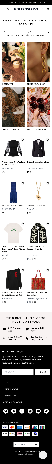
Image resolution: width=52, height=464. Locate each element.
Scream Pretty (32, 209)
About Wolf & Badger (12, 402)
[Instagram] (30, 411)
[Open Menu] (3, 9)
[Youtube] (38, 411)
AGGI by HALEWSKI (35, 168)
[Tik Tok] (46, 411)
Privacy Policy (34, 451)
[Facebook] (21, 411)
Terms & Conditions (20, 451)
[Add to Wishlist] (23, 139)
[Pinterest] (13, 411)
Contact (7, 383)
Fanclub (5, 255)
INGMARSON (32, 255)
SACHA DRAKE (8, 209)
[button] (8, 9)
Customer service (10, 389)
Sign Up (42, 372)
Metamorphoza (7, 168)
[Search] (43, 9)
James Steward (7, 298)
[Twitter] (5, 411)
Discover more (9, 396)
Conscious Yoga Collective (37, 298)
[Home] (26, 9)
